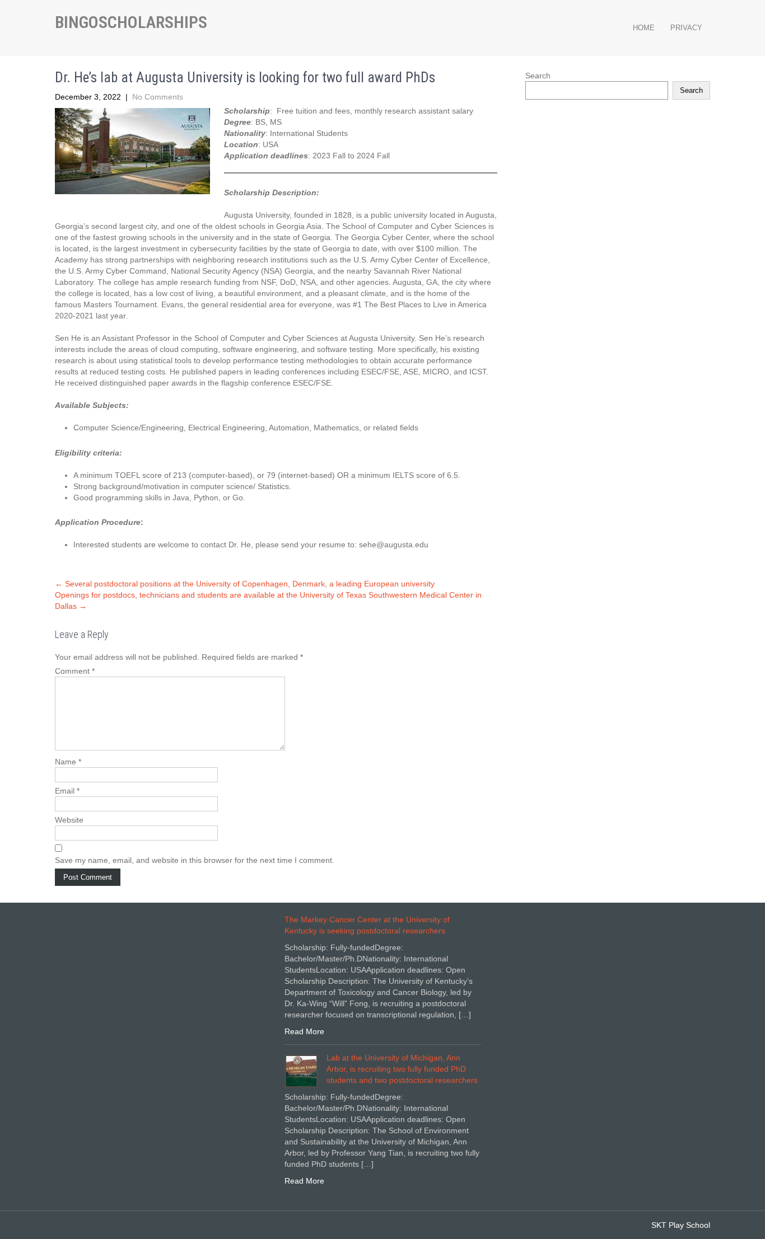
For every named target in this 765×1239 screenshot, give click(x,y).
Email (67, 790)
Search (538, 75)
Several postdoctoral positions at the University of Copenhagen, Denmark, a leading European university (245, 583)
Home (644, 28)
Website (69, 819)
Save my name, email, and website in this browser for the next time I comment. (194, 860)
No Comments (157, 96)
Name (68, 761)
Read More (304, 1031)
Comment (75, 671)
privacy (686, 28)
